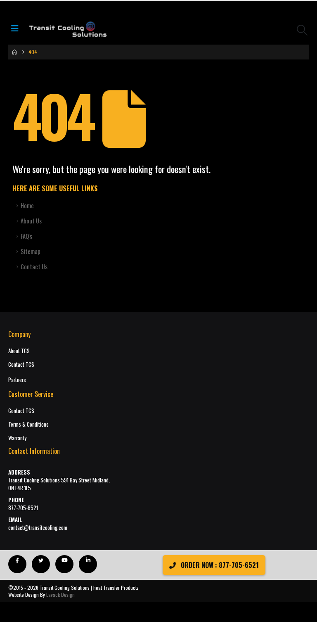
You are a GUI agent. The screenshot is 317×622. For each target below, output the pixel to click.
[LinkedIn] (88, 564)
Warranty (17, 438)
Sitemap (30, 251)
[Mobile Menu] (17, 30)
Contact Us (34, 266)
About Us (31, 220)
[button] (302, 30)
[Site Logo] (67, 30)
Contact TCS (21, 364)
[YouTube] (64, 564)
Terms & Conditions (28, 424)
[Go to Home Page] (14, 52)
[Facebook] (17, 564)
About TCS (19, 351)
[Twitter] (41, 564)
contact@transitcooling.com (37, 528)
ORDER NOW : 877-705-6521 (219, 565)
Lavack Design (60, 594)
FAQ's (26, 236)
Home (27, 205)
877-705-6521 (23, 508)
